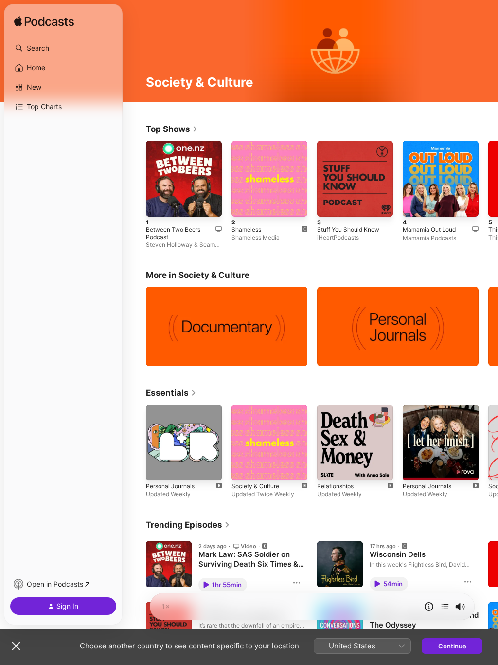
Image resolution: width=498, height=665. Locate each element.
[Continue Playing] (445, 606)
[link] (172, 129)
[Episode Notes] (429, 606)
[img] (44, 22)
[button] (63, 48)
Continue (452, 646)
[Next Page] (488, 178)
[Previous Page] (136, 178)
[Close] (16, 646)
